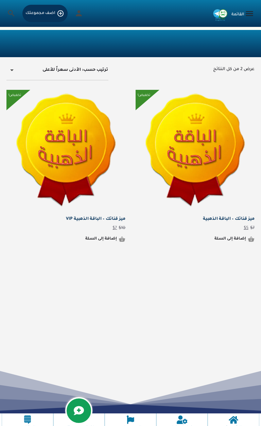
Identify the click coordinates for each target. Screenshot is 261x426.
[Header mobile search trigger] (11, 13)
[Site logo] (219, 13)
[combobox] (57, 70)
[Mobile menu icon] (243, 14)
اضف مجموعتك (40, 13)
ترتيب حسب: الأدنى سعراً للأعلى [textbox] (75, 70)
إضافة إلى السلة (230, 239)
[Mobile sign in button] (78, 13)
